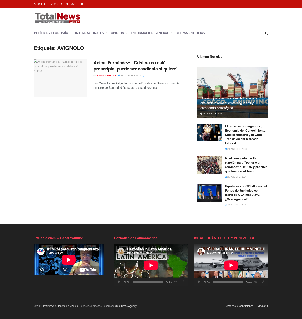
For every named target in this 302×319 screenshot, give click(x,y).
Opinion (117, 33)
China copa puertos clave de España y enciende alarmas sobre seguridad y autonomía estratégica (228, 102)
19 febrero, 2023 (130, 75)
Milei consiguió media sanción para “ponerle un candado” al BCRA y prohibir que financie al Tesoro (246, 164)
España (53, 3)
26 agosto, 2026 (212, 113)
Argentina (40, 3)
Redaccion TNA (106, 75)
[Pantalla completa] (183, 282)
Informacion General (150, 33)
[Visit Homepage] (57, 18)
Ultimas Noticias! (190, 33)
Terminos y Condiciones (239, 306)
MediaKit (263, 306)
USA (72, 3)
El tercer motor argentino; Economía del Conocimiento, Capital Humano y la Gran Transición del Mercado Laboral (245, 134)
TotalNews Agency (126, 306)
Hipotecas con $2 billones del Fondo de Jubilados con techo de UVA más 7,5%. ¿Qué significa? (246, 192)
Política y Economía (51, 33)
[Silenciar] (175, 282)
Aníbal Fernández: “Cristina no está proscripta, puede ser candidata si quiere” (136, 65)
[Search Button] (266, 33)
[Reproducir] (119, 282)
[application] (151, 265)
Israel (64, 3)
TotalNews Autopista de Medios (60, 306)
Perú (81, 3)
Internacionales (89, 33)
